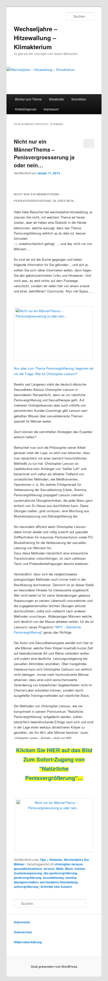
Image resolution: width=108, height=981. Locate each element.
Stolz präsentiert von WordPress (54, 966)
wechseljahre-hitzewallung (59, 882)
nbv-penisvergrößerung (60, 873)
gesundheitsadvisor (28, 868)
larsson (49, 868)
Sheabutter (56, 99)
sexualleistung (53, 877)
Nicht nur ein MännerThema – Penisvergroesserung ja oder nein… (44, 153)
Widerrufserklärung (28, 942)
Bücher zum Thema (28, 99)
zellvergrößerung (26, 886)
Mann (69, 868)
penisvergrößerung (27, 877)
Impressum (51, 109)
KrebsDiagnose (25, 109)
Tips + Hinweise (51, 859)
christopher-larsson (68, 864)
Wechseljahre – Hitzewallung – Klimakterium (35, 37)
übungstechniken (26, 882)
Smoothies (78, 99)
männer (79, 868)
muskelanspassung (28, 873)
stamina (71, 877)
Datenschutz (23, 932)
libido (60, 868)
